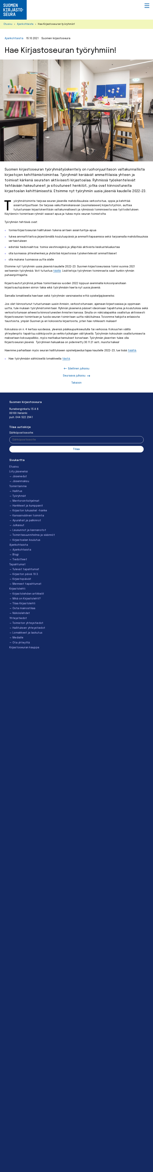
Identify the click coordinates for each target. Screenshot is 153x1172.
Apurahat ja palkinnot (27, 520)
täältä (132, 350)
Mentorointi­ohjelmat (26, 501)
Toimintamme (18, 486)
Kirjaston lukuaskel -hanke (30, 510)
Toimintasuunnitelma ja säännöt (34, 535)
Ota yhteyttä (21, 642)
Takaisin (76, 383)
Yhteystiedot (18, 618)
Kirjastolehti (17, 588)
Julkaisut (18, 525)
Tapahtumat (17, 564)
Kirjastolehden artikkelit (28, 594)
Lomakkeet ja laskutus (27, 633)
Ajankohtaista (25, 24)
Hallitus (17, 491)
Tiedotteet (20, 559)
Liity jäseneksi (18, 471)
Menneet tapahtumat (27, 584)
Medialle (18, 637)
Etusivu (8, 24)
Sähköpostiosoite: (21, 433)
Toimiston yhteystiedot (28, 623)
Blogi (16, 554)
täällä (57, 271)
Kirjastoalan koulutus (26, 540)
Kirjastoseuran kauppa (24, 647)
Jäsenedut (20, 476)
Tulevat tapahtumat (26, 569)
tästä (66, 358)
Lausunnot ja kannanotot (29, 530)
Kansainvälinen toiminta (28, 515)
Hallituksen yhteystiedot (29, 628)
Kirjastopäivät (22, 579)
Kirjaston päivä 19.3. (25, 574)
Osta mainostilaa (24, 608)
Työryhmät (19, 496)
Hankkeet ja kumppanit (28, 505)
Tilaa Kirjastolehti (24, 603)
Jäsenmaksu (21, 481)
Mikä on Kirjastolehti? (27, 598)
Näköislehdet (21, 613)
